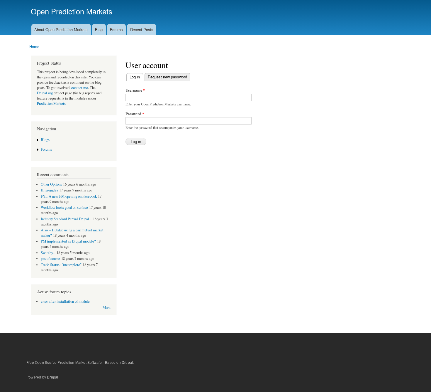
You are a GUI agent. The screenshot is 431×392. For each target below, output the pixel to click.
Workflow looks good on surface (64, 207)
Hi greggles (49, 190)
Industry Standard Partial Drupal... (66, 218)
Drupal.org (45, 92)
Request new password (167, 77)
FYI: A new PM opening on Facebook (69, 196)
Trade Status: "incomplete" (61, 264)
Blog (99, 29)
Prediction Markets (51, 103)
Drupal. (128, 362)
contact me (79, 87)
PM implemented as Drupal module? (68, 241)
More (107, 307)
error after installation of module (65, 301)
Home (34, 46)
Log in (133, 77)
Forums (116, 29)
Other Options (51, 184)
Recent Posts (141, 29)
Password (134, 113)
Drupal (52, 376)
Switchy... (48, 252)
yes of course (50, 258)
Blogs (45, 139)
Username (135, 90)
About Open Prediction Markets (61, 29)
